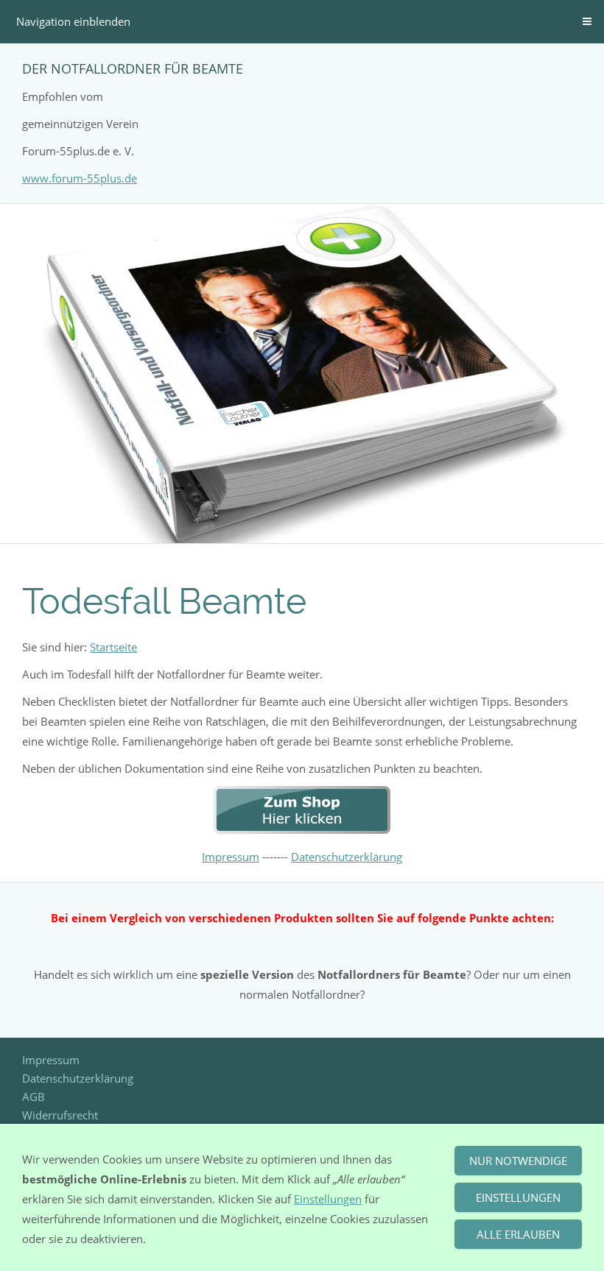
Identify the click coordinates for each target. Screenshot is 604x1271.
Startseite (113, 647)
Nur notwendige (518, 1160)
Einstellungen (328, 1199)
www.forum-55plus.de (79, 178)
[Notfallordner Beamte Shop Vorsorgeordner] (302, 829)
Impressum (230, 856)
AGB (33, 1041)
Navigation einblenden (73, 21)
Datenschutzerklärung (346, 856)
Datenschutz (53, 1115)
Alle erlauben (518, 1234)
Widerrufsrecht (60, 1059)
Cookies (42, 1096)
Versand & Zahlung (70, 1078)
